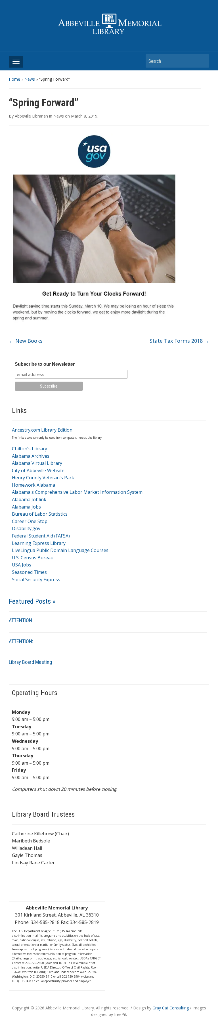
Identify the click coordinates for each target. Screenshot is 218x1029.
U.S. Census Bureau (32, 558)
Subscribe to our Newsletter (45, 364)
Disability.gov (26, 528)
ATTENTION (20, 620)
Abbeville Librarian (31, 116)
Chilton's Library (29, 449)
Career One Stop (29, 521)
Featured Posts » (32, 601)
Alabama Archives (30, 456)
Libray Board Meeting (30, 662)
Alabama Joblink (29, 499)
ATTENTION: (21, 641)
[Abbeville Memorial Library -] (109, 23)
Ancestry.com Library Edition (42, 430)
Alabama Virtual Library (37, 463)
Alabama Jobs (26, 507)
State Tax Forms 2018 (179, 340)
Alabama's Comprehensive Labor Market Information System (77, 492)
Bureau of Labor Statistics (40, 514)
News (29, 79)
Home (14, 79)
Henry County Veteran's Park (43, 477)
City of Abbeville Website (38, 470)
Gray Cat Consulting (170, 1008)
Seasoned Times (29, 572)
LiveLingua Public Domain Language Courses (60, 550)
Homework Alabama (33, 485)
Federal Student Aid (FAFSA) (41, 536)
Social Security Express (36, 579)
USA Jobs (21, 565)
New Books (26, 340)
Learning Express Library (39, 543)
